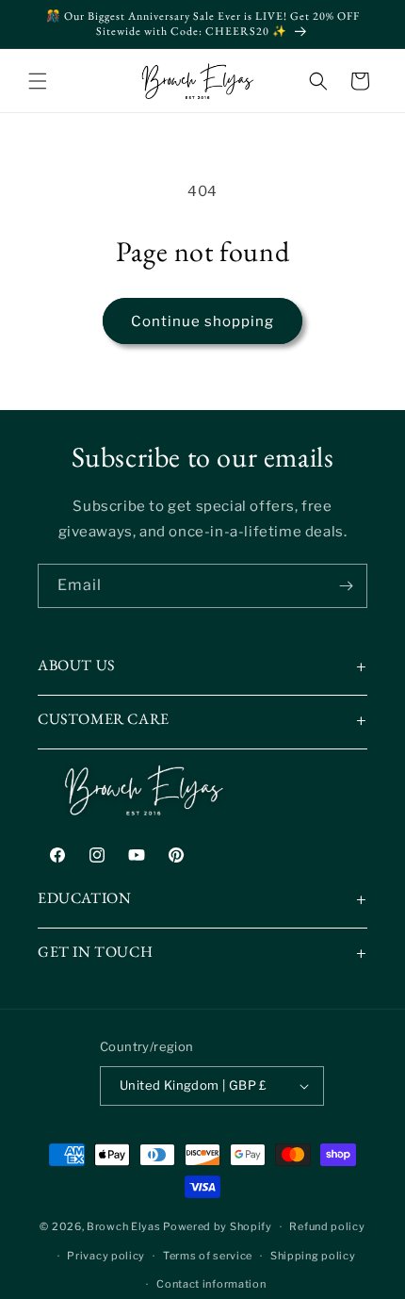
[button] (37, 81)
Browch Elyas (123, 1226)
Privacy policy (106, 1255)
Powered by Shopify (217, 1226)
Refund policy (326, 1226)
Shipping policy (313, 1255)
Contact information (211, 1284)
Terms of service (207, 1255)
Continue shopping (202, 321)
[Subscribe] (345, 586)
